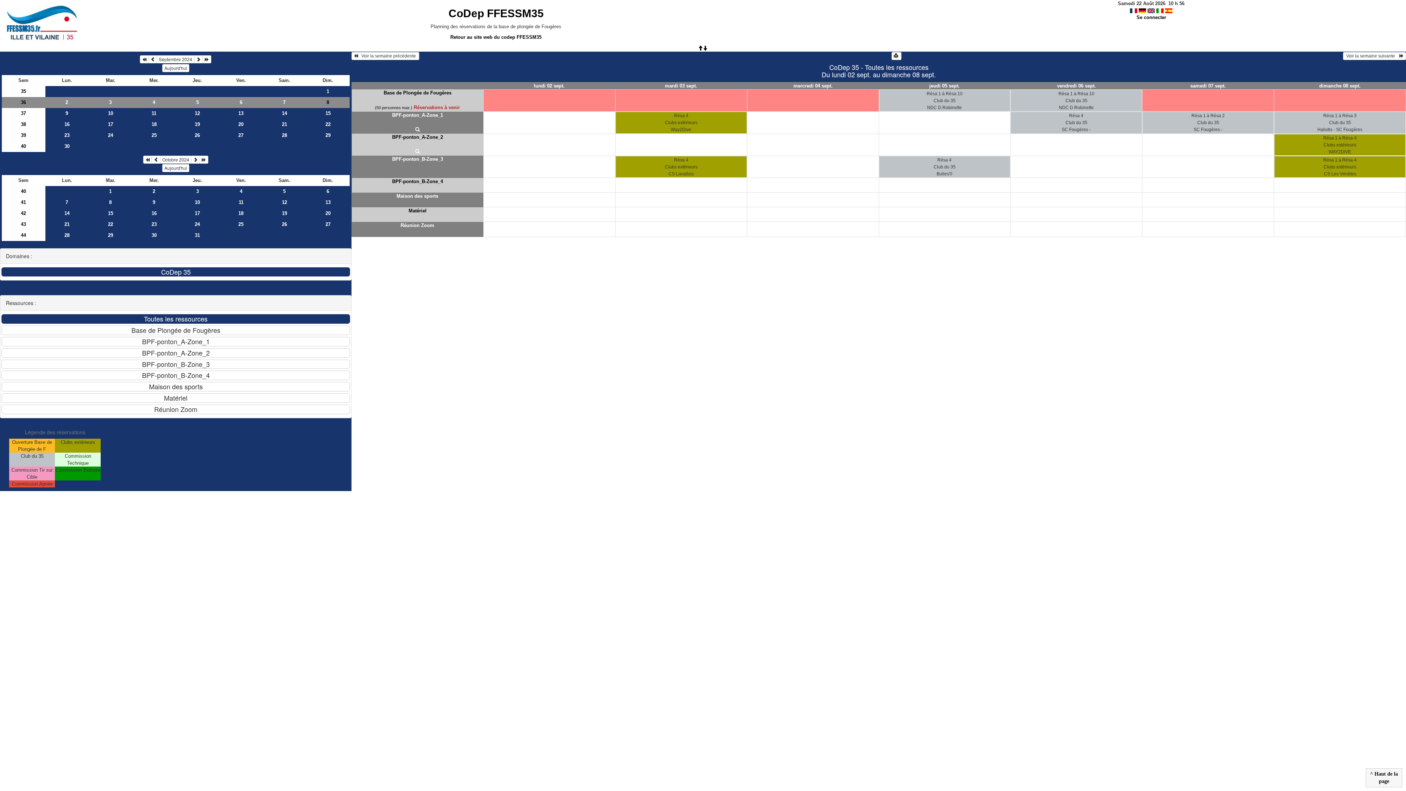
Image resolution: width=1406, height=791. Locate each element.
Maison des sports (417, 196)
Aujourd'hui (175, 68)
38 (23, 124)
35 (23, 91)
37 (23, 113)
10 (110, 113)
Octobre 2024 (175, 159)
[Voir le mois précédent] (152, 59)
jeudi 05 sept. (944, 86)
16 (67, 124)
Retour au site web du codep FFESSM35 (496, 37)
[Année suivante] (206, 59)
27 (240, 135)
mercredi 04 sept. (813, 86)
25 (154, 135)
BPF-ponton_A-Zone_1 (417, 115)
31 (197, 235)
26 (197, 135)
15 (328, 113)
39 (23, 135)
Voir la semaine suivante (1372, 56)
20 (240, 124)
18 (154, 124)
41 (23, 202)
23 (67, 135)
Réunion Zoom (417, 225)
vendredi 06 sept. (1076, 86)
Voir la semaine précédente (387, 56)
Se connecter (1151, 17)
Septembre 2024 (175, 59)
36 (23, 102)
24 (110, 135)
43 (23, 224)
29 (328, 135)
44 (23, 235)
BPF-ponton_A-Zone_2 (417, 137)
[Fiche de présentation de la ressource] (417, 130)
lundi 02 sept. (549, 86)
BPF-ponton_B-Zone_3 (417, 159)
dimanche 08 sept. (1340, 86)
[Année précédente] (144, 59)
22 (328, 124)
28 (284, 135)
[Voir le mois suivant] (198, 59)
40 (23, 146)
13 (240, 113)
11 (154, 113)
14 (284, 113)
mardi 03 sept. (681, 86)
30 (67, 146)
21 (284, 124)
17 (110, 124)
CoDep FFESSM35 (496, 13)
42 (23, 213)
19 (197, 124)
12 (197, 113)
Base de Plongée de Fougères (417, 93)
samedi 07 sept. (1208, 86)
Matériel (418, 210)
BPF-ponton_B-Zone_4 (417, 181)
